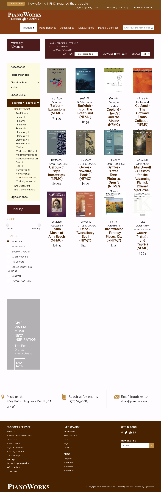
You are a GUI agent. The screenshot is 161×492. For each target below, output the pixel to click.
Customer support (15, 455)
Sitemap (10, 459)
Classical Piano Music (20, 85)
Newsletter (129, 440)
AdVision (129, 487)
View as (107, 53)
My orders (68, 462)
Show (135, 53)
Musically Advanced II (27, 181)
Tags (66, 443)
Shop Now (20, 364)
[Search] (151, 28)
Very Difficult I (23, 170)
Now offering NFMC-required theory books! (49, 3)
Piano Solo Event (59, 46)
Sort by (67, 53)
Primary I (20, 117)
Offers (66, 439)
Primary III (21, 124)
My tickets (68, 466)
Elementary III (23, 140)
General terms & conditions (19, 435)
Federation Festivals (67, 43)
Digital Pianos (86, 27)
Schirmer (16, 276)
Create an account (142, 7)
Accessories (67, 27)
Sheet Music (18, 94)
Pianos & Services (108, 27)
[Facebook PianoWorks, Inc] (122, 432)
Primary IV (21, 128)
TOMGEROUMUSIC (21, 281)
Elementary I (22, 132)
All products (69, 431)
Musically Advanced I (61, 50)
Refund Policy (13, 467)
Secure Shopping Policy (18, 463)
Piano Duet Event (21, 186)
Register (68, 459)
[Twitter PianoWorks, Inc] (126, 432)
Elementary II (22, 136)
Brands (12, 236)
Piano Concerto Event (24, 189)
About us (11, 431)
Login (127, 7)
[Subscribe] (151, 445)
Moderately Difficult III (27, 158)
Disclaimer (12, 439)
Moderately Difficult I (26, 151)
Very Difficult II (23, 173)
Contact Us (12, 471)
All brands (17, 241)
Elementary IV (23, 143)
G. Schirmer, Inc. (20, 256)
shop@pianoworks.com (136, 401)
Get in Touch (129, 427)
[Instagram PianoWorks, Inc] (135, 432)
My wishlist (69, 470)
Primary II (20, 121)
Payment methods (15, 447)
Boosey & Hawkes (21, 251)
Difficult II (20, 166)
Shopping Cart (114, 7)
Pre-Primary (22, 113)
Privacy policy (13, 443)
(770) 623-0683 (83, 7)
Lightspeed (149, 487)
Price (11, 219)
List (125, 54)
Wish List (99, 7)
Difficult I (20, 162)
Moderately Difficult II (26, 155)
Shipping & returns (15, 451)
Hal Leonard (18, 261)
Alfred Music (18, 246)
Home (51, 43)
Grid (118, 54)
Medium (20, 147)
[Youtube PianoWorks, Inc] (131, 432)
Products (27, 27)
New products (70, 435)
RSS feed (68, 447)
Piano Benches (47, 27)
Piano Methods (20, 74)
